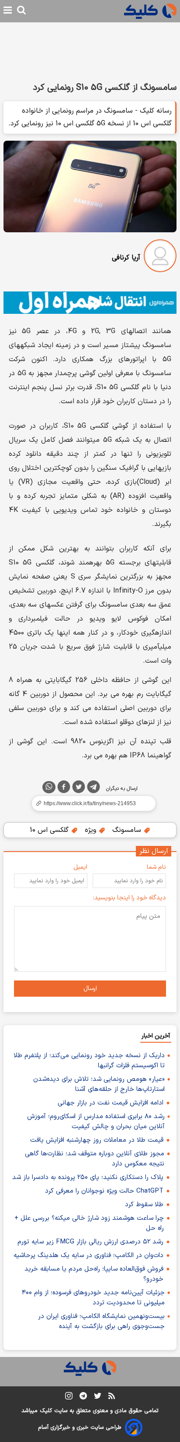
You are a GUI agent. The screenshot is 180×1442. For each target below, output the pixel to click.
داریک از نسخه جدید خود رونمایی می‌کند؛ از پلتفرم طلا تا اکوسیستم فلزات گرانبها (89, 1061)
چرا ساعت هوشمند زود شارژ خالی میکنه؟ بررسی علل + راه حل (89, 1223)
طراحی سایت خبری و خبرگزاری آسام (79, 1427)
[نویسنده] (160, 257)
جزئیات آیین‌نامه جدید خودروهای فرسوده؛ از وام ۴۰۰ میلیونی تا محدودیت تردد (93, 1298)
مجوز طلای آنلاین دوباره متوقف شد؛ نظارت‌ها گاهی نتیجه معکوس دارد (94, 1159)
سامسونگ (127, 830)
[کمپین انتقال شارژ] (90, 302)
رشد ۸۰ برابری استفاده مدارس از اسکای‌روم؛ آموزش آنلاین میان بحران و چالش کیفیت (96, 1122)
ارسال (90, 988)
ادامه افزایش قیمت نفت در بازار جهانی (110, 1103)
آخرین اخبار (156, 1036)
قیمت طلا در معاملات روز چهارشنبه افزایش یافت (96, 1140)
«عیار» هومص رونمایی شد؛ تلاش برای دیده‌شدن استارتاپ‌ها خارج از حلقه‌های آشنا (99, 1084)
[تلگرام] (93, 788)
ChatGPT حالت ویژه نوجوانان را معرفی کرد (104, 1191)
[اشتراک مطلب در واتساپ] (48, 787)
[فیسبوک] (63, 788)
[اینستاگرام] (69, 1397)
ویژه (91, 830)
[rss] (111, 1397)
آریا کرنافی (126, 257)
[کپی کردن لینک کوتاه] (90, 803)
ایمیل (80, 867)
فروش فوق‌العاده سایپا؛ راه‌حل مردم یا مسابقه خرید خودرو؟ (93, 1274)
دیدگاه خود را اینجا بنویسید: (129, 897)
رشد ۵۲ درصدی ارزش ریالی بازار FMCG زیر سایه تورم (90, 1242)
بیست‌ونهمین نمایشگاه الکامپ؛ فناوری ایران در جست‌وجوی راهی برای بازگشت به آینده (101, 1321)
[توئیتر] (78, 788)
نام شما (156, 867)
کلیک (46, 1410)
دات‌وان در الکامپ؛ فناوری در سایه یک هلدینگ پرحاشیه (88, 1255)
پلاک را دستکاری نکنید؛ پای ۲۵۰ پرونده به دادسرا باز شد (87, 1177)
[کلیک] (150, 11)
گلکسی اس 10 (50, 830)
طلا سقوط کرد (144, 1205)
